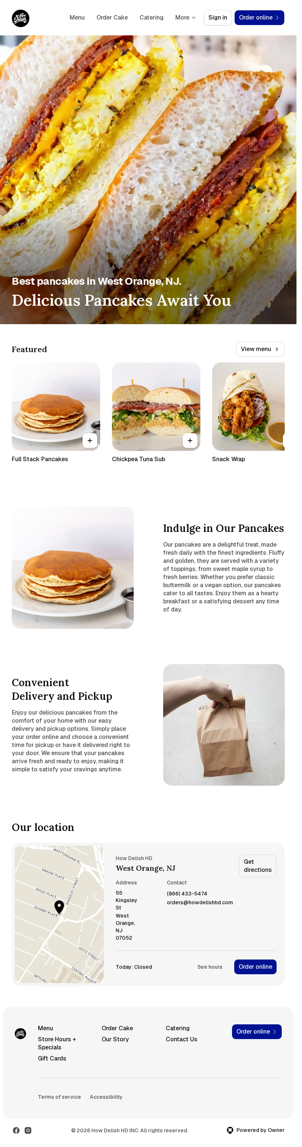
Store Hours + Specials (57, 1043)
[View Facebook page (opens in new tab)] (16, 1130)
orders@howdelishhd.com (200, 902)
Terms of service (59, 1097)
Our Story (115, 1039)
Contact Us (181, 1039)
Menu (77, 17)
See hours (209, 967)
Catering (152, 17)
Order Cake (112, 17)
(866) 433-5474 (187, 893)
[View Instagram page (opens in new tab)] (28, 1130)
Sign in (217, 17)
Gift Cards (52, 1058)
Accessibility (106, 1097)
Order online (255, 967)
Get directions (258, 866)
